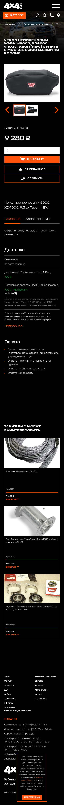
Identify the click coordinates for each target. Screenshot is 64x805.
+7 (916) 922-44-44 (40, 729)
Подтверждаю (32, 797)
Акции (38, 694)
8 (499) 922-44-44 (34, 725)
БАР (6, 690)
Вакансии (9, 699)
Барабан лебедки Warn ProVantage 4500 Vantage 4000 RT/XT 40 (31, 540)
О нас (7, 677)
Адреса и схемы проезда (19, 734)
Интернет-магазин (35, 24)
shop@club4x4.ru (14, 759)
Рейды (7, 694)
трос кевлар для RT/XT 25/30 (21, 471)
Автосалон (41, 690)
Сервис (39, 681)
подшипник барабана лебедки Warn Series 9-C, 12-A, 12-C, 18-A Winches (32, 608)
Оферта (8, 703)
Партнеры (40, 699)
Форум (8, 681)
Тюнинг (39, 685)
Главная (10, 24)
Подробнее (13, 326)
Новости (9, 685)
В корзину (12, 499)
